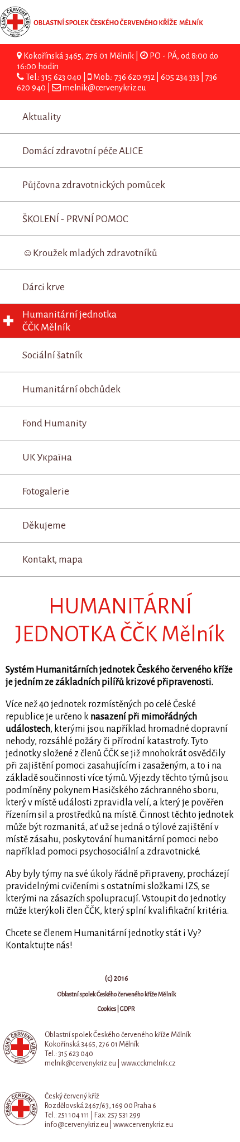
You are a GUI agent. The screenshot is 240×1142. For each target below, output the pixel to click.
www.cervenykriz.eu (143, 1125)
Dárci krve (43, 287)
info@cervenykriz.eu (76, 1125)
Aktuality (41, 117)
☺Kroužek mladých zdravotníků (89, 253)
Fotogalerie (45, 491)
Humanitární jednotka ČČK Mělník (69, 321)
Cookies (107, 1008)
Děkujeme (44, 525)
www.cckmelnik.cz (148, 1063)
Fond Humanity (54, 423)
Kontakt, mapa (52, 559)
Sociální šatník (52, 355)
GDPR (127, 1008)
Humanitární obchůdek (71, 389)
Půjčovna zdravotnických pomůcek (93, 185)
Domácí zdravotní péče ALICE (82, 151)
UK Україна (47, 457)
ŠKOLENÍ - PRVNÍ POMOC (75, 219)
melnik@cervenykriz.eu (104, 87)
